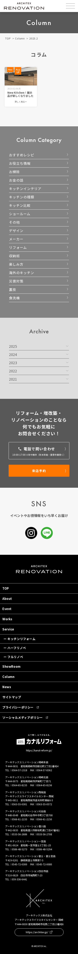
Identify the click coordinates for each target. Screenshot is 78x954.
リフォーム (18, 247)
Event (7, 609)
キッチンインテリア (25, 188)
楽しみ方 (16, 264)
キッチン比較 (20, 205)
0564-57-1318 (19, 770)
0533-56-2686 (19, 834)
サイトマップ (11, 697)
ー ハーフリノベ (15, 648)
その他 (14, 222)
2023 (13, 362)
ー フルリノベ (13, 657)
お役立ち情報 (20, 163)
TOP (8, 38)
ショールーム (19, 213)
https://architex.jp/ (37, 932)
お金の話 (16, 180)
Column (20, 38)
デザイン (16, 230)
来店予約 (39, 470)
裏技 (12, 289)
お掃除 (14, 171)
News (6, 687)
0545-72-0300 (19, 864)
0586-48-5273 (19, 849)
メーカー (16, 238)
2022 (13, 370)
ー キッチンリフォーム (20, 639)
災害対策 (16, 280)
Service (8, 629)
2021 (13, 379)
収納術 (14, 255)
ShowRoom (11, 666)
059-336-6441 (19, 879)
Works (7, 619)
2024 (13, 354)
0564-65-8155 (19, 785)
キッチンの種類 (21, 196)
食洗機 (14, 297)
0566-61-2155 (19, 819)
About (7, 598)
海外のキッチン (21, 272)
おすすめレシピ (21, 154)
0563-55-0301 (19, 804)
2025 (13, 346)
